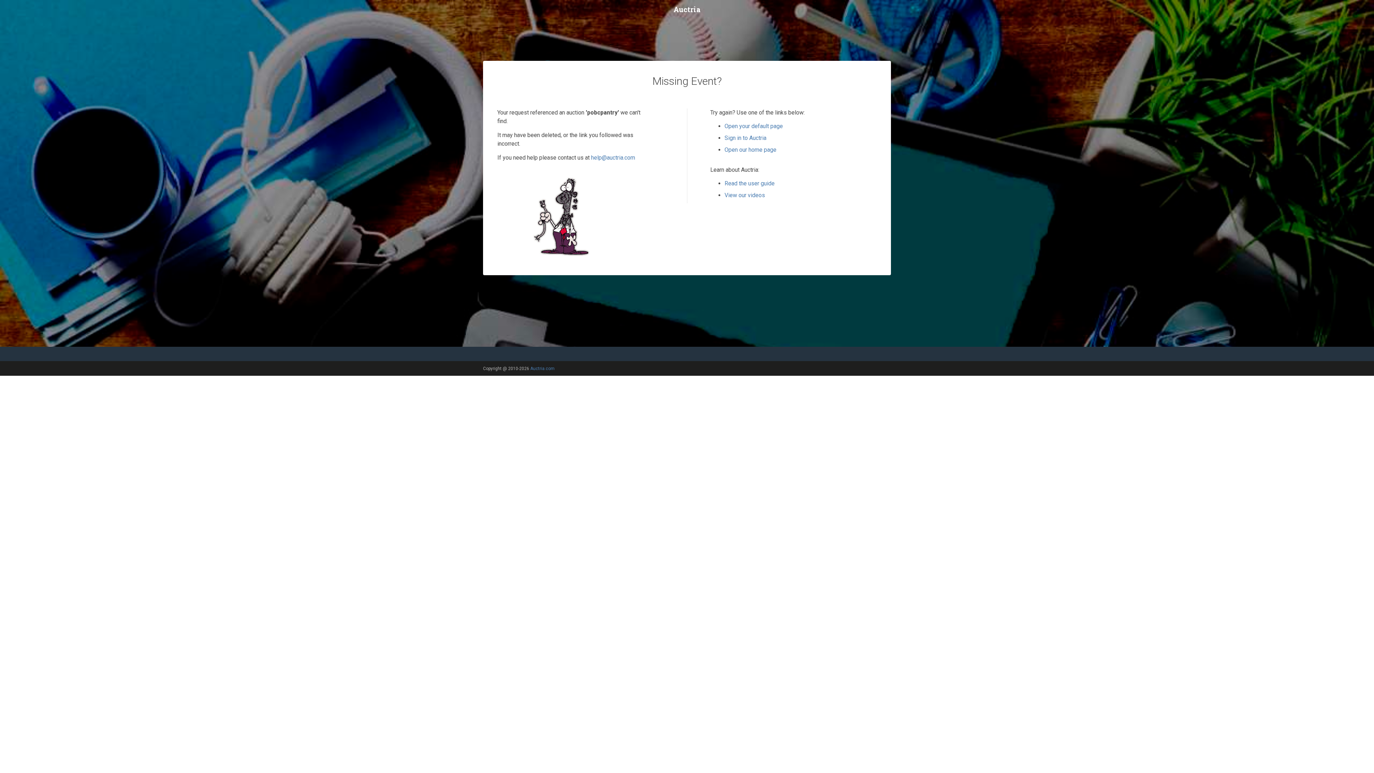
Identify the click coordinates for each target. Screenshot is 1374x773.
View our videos (745, 195)
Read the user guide (750, 183)
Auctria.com (542, 368)
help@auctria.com (613, 157)
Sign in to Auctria (745, 138)
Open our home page (750, 149)
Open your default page (754, 126)
